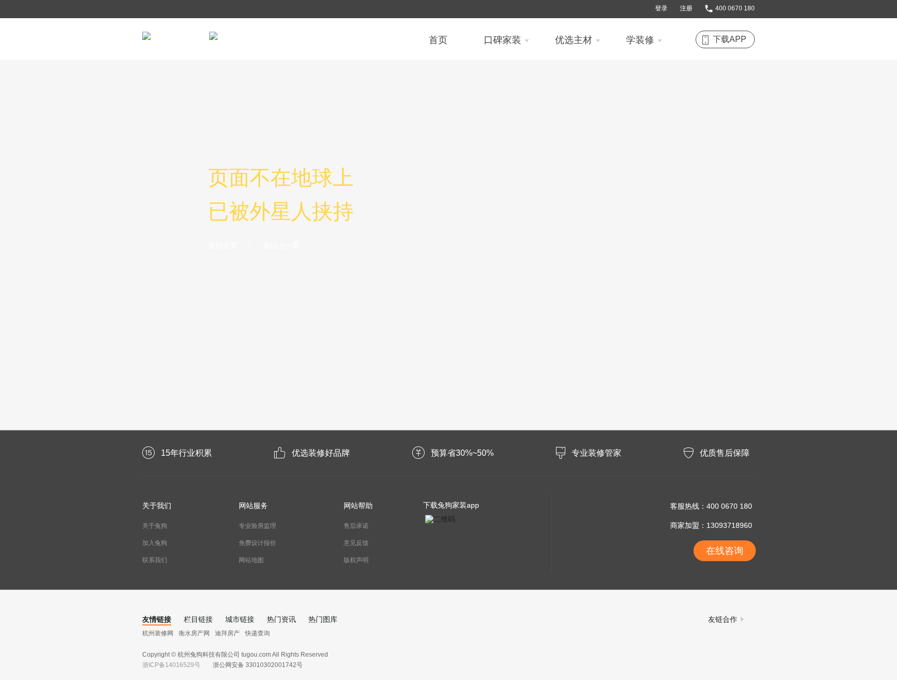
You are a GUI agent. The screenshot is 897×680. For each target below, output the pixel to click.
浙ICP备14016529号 (172, 665)
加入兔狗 (154, 543)
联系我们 (154, 560)
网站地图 (251, 560)
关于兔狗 (154, 525)
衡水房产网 (194, 633)
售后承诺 (356, 525)
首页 (438, 40)
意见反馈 (356, 543)
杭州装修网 (157, 633)
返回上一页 (281, 246)
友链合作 (722, 619)
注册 (686, 8)
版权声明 (356, 560)
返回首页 (222, 246)
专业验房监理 (257, 525)
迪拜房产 (227, 633)
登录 (661, 8)
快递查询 (257, 633)
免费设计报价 (257, 543)
